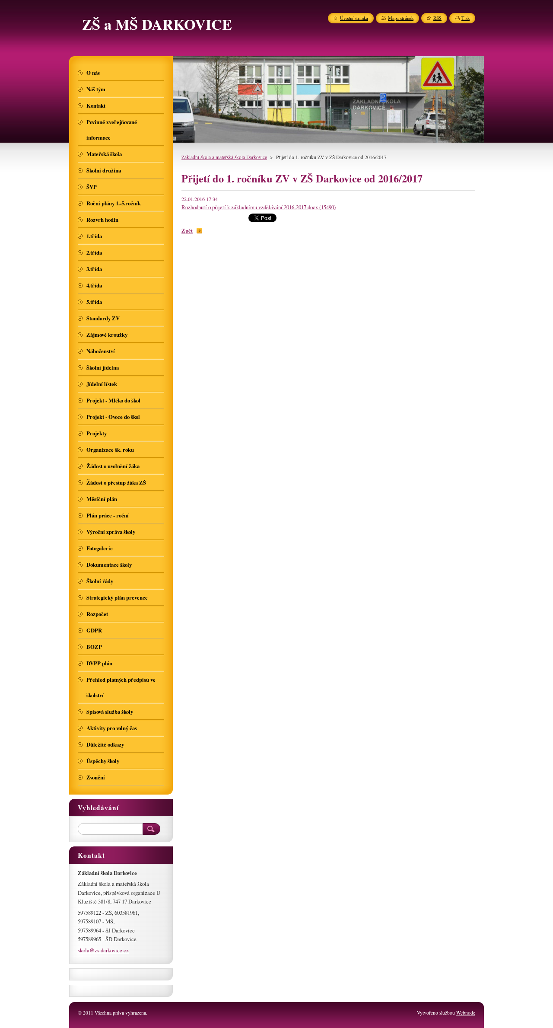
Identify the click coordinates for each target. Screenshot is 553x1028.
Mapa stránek (400, 18)
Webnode (465, 1012)
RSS (437, 18)
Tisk (465, 18)
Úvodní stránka (354, 18)
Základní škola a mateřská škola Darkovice (224, 157)
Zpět (187, 230)
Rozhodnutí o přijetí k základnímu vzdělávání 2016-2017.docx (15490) (258, 207)
